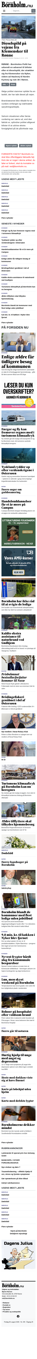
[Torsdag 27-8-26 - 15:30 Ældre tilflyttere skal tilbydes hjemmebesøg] (18, 810)
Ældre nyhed (25, 146)
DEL (4, 84)
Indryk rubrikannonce (10, 1183)
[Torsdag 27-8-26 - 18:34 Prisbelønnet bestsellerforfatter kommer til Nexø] (18, 663)
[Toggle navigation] (4, 11)
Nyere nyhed (11, 146)
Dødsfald (5, 186)
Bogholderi (7, 1307)
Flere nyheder (7, 218)
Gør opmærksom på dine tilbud (14, 1179)
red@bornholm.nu (8, 1298)
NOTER (3, 486)
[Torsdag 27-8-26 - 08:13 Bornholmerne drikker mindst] (18, 1113)
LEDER (3, 598)
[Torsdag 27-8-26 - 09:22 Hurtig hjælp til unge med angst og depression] (18, 1043)
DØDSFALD (4, 183)
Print (13, 84)
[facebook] (18, 1316)
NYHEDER (4, 228)
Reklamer (6, 1303)
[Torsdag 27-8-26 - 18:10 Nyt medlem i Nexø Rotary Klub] (18, 721)
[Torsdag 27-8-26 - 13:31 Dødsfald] (18, 842)
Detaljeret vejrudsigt (18, 1234)
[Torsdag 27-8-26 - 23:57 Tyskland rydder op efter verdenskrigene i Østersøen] (18, 455)
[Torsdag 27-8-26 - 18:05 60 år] (18, 749)
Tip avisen (6, 1309)
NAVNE (3, 729)
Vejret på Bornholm (18, 1231)
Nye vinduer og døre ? (10, 1167)
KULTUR (3, 671)
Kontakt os (6, 1305)
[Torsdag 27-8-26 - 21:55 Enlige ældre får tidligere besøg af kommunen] (18, 342)
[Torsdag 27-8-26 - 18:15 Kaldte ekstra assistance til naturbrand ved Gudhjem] (18, 622)
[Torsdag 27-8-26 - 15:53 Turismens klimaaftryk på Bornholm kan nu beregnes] (18, 772)
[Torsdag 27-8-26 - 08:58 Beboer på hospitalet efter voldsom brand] (18, 1000)
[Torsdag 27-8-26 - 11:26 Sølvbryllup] (18, 877)
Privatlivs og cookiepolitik (12, 1312)
